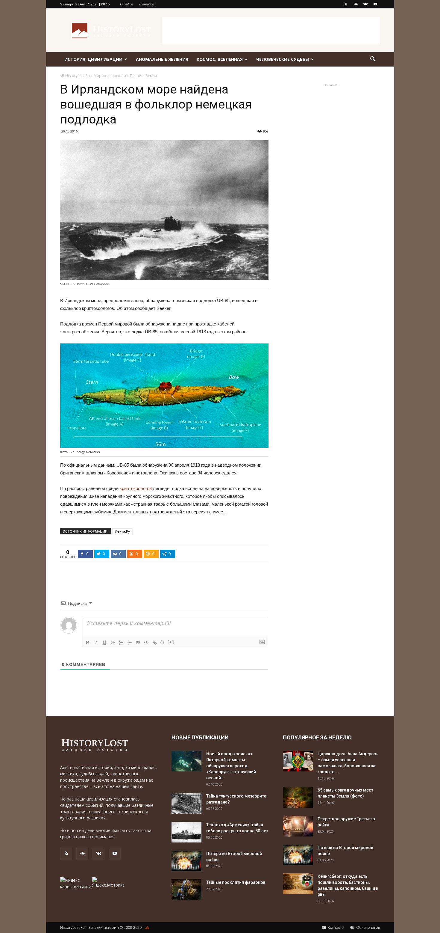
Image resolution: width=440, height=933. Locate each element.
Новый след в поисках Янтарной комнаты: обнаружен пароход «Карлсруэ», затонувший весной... (231, 765)
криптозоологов (136, 488)
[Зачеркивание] (113, 642)
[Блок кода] (146, 642)
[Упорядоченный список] (121, 642)
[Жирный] (88, 642)
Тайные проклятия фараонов (235, 882)
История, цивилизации (93, 59)
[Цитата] (138, 642)
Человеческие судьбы (282, 59)
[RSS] (345, 4)
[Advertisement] (271, 30)
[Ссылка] (155, 642)
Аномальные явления (162, 59)
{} (162, 642)
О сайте (126, 4)
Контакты (146, 4)
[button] (372, 60)
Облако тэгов (367, 927)
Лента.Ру (122, 531)
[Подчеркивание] (104, 642)
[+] (171, 642)
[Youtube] (375, 4)
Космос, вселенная (220, 59)
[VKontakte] (365, 4)
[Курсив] (96, 642)
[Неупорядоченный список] (129, 642)
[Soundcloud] (355, 4)
